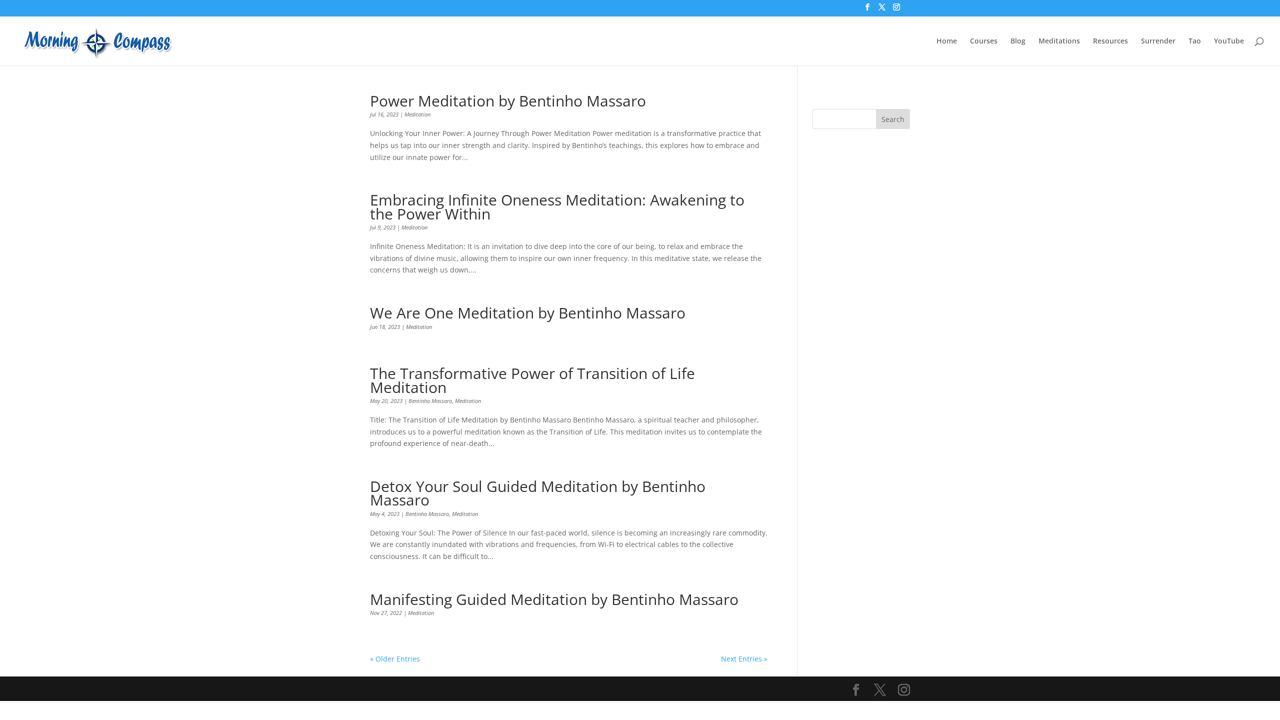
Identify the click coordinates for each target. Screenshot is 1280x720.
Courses (984, 42)
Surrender (1158, 42)
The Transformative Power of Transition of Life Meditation (532, 380)
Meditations (1059, 42)
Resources (1110, 42)
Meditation (417, 114)
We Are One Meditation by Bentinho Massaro (528, 312)
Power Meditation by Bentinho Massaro (508, 100)
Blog (1018, 42)
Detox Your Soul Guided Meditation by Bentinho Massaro (538, 493)
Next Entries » (744, 659)
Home (946, 42)
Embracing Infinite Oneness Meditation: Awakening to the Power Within (557, 207)
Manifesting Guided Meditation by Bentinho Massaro (554, 599)
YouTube (1229, 42)
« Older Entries (395, 659)
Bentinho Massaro (430, 400)
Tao (1194, 42)
